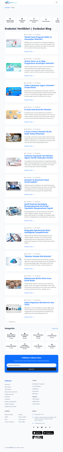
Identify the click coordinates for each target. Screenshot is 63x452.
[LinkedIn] (45, 427)
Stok (6, 419)
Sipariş (21, 414)
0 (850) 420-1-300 (39, 414)
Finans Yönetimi (9, 422)
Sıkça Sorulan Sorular (11, 392)
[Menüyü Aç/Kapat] (56, 2)
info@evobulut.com (40, 423)
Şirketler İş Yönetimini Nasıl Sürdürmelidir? (36, 181)
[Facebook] (33, 427)
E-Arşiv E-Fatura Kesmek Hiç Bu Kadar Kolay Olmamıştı (38, 132)
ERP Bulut (35, 394)
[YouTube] (41, 427)
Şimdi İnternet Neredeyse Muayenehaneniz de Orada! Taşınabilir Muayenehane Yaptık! (38, 206)
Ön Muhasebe (36, 386)
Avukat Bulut (36, 404)
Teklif (6, 417)
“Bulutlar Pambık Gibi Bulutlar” (38, 256)
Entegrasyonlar (9, 394)
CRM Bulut (35, 389)
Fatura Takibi (22, 417)
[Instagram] (49, 427)
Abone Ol (31, 369)
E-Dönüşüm (22, 419)
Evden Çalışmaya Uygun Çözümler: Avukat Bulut (39, 86)
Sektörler (7, 397)
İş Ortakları (8, 389)
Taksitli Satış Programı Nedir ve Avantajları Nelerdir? (38, 38)
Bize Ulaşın (8, 387)
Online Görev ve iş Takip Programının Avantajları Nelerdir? (39, 62)
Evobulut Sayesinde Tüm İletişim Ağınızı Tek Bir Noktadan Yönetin (38, 157)
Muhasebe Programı (38, 384)
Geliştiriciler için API (10, 406)
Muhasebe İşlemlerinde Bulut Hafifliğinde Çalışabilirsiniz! (37, 231)
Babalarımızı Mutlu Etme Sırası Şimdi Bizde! (37, 279)
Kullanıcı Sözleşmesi (10, 401)
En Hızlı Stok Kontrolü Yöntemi (37, 109)
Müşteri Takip (9, 414)
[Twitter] (37, 427)
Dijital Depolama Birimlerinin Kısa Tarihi (39, 303)
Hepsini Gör (55, 328)
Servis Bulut (35, 399)
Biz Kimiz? (7, 384)
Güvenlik (7, 399)
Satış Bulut (35, 391)
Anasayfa (7, 7)
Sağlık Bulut (35, 401)
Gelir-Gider (22, 422)
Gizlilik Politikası (9, 404)
